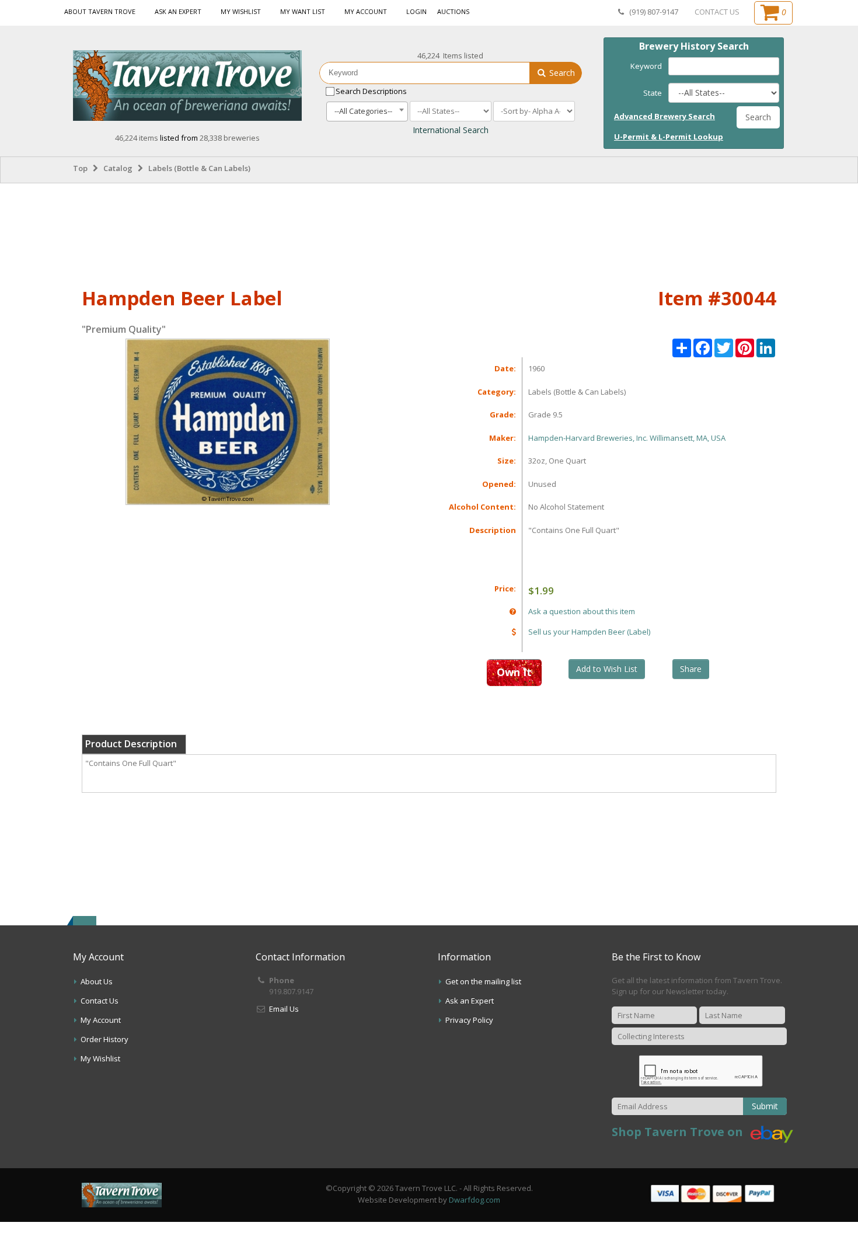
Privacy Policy (469, 1020)
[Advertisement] (429, 233)
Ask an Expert (178, 11)
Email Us (284, 1009)
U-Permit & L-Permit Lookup (668, 136)
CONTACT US (717, 11)
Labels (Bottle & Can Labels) (199, 168)
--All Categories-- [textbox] (363, 111)
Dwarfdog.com (474, 1199)
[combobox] (367, 111)
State (652, 93)
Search (561, 72)
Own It (514, 672)
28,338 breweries (230, 138)
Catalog (117, 168)
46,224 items (137, 138)
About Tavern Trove (99, 11)
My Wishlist (241, 11)
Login (416, 11)
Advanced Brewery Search (664, 116)
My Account (365, 11)
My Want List (302, 11)
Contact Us (99, 1000)
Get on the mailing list (483, 981)
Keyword (646, 66)
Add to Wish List (606, 668)
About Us (97, 981)
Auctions (453, 11)
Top (80, 168)
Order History (104, 1039)
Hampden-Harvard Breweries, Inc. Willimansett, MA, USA (627, 438)
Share (691, 668)
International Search (451, 129)
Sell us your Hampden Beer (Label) (589, 631)
